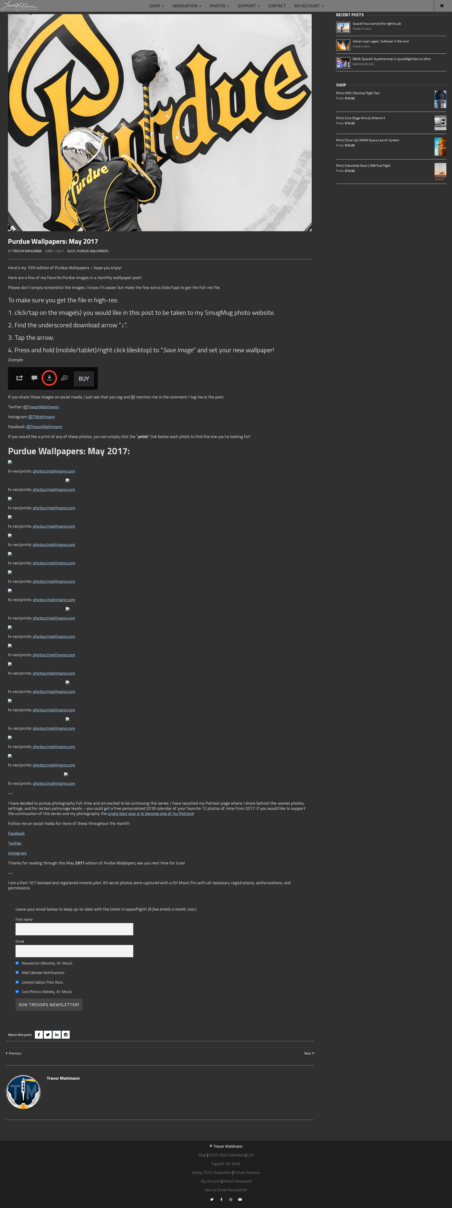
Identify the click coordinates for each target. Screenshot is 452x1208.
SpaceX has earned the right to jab (377, 23)
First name (24, 919)
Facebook (16, 833)
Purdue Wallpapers (93, 250)
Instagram (17, 853)
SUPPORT (247, 6)
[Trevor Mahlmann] (19, 6)
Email (20, 941)
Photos (218, 6)
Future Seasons (247, 1172)
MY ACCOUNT (307, 6)
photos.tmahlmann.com (54, 471)
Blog (72, 250)
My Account (210, 1181)
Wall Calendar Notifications (43, 972)
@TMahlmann (41, 416)
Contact (277, 6)
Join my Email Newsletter (226, 1190)
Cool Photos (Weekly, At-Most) (46, 991)
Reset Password (237, 1181)
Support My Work (226, 1164)
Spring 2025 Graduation (211, 1172)
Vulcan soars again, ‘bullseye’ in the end (381, 41)
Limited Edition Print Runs (42, 982)
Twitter (15, 843)
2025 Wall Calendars (226, 1155)
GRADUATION (185, 6)
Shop (154, 6)
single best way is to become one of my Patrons (150, 813)
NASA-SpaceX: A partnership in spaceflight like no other (392, 58)
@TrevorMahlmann (41, 407)
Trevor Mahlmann (27, 250)
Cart (250, 1155)
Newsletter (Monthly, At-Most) (46, 963)
